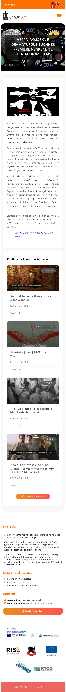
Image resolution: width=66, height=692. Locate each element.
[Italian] (53, 6)
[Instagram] (6, 5)
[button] (59, 15)
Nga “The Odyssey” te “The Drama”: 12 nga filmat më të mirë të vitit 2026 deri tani (32, 469)
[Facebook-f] (9, 5)
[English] (57, 3)
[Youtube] (12, 5)
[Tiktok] (14, 5)
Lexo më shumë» (19, 306)
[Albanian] (53, 3)
